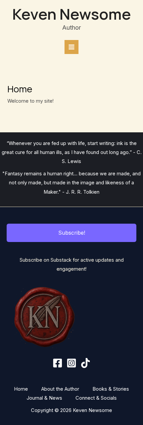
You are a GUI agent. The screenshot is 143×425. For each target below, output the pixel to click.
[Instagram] (71, 363)
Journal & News (44, 398)
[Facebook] (58, 363)
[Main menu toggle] (71, 47)
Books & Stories (110, 389)
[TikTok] (85, 363)
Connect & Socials (96, 398)
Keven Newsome (71, 13)
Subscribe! (71, 232)
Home (21, 389)
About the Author (60, 389)
